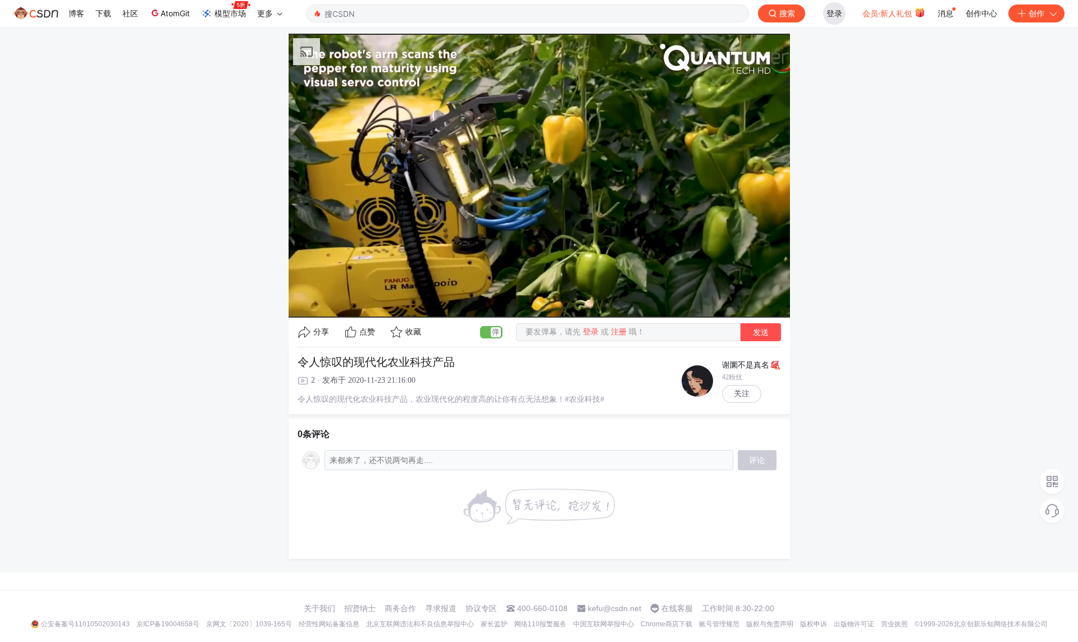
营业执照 (894, 624)
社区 (130, 13)
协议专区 (481, 608)
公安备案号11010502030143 (85, 624)
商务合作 (400, 608)
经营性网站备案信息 (329, 624)
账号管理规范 (719, 624)
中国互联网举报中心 (603, 624)
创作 (1036, 13)
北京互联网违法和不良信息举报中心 (420, 624)
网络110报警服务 (540, 624)
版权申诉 (813, 624)
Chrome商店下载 (666, 624)
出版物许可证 (854, 624)
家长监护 (494, 624)
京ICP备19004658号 (167, 624)
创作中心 (981, 13)
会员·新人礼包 (888, 13)
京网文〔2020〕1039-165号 (249, 624)
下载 (103, 13)
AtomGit (175, 13)
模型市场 (230, 13)
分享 (321, 332)
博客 (76, 13)
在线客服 (677, 608)
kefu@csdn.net (614, 608)
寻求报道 (440, 608)
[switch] (491, 332)
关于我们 (319, 608)
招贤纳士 (360, 608)
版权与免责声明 (769, 624)
